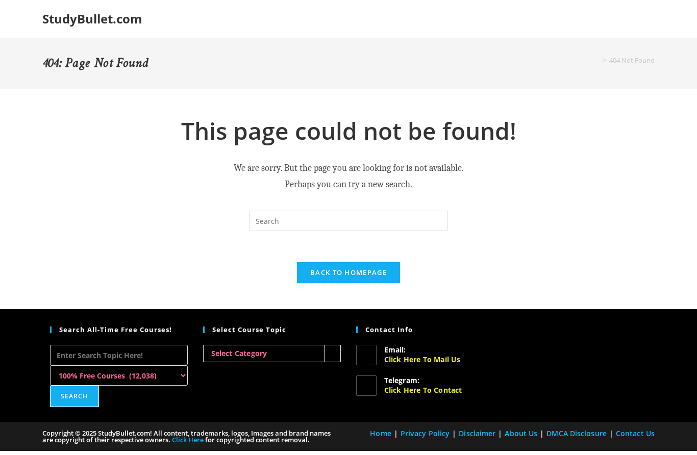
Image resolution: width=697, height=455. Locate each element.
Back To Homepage (348, 272)
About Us (521, 433)
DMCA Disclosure (576, 433)
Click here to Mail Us (422, 359)
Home (380, 433)
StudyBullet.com (92, 18)
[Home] (597, 60)
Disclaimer (477, 433)
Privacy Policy (425, 433)
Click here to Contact (423, 390)
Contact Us (635, 433)
